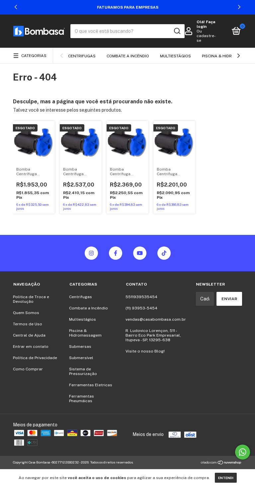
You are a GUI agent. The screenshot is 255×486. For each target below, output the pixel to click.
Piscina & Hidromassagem (85, 333)
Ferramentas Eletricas (90, 385)
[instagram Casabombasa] (91, 253)
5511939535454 (141, 297)
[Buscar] (176, 31)
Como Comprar (28, 369)
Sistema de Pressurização (83, 371)
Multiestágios (175, 56)
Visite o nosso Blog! (145, 351)
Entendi (225, 478)
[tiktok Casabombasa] (164, 253)
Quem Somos (26, 312)
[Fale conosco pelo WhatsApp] (242, 452)
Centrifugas (82, 56)
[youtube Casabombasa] (139, 253)
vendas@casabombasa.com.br (156, 319)
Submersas (80, 346)
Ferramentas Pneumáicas (81, 398)
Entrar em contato (30, 346)
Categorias (33, 55)
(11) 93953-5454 (141, 308)
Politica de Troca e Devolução (31, 299)
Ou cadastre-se (206, 36)
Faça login (206, 24)
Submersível (81, 357)
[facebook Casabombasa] (115, 253)
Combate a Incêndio (128, 56)
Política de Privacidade (35, 357)
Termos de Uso (27, 324)
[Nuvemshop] (221, 463)
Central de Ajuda (29, 335)
